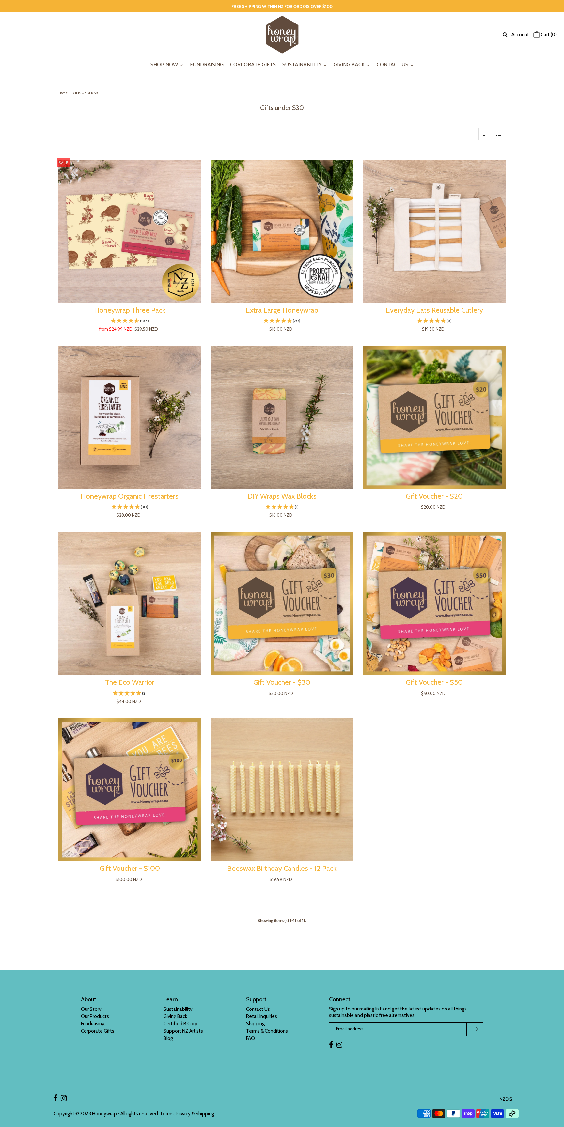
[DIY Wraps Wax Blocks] (282, 417)
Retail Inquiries (261, 1016)
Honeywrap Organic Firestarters (130, 496)
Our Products (95, 1016)
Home (63, 93)
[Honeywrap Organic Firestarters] (129, 417)
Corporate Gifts (97, 1031)
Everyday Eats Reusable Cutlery (434, 310)
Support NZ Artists (183, 1031)
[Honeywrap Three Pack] (129, 231)
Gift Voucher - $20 (434, 496)
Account (520, 35)
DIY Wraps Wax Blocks (282, 496)
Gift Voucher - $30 (281, 682)
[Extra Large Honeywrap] (282, 231)
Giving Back (175, 1016)
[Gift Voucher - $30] (282, 603)
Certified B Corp (180, 1023)
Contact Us (258, 1009)
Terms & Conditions (267, 1031)
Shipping (255, 1023)
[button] (129, 321)
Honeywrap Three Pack (129, 310)
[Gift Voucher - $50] (434, 603)
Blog (168, 1038)
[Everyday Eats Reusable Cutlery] (434, 231)
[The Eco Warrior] (129, 603)
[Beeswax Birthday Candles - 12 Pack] (282, 789)
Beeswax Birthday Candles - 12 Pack (282, 868)
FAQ (250, 1038)
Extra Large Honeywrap (282, 310)
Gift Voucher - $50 (434, 682)
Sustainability (178, 1009)
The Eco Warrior (129, 682)
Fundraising (92, 1023)
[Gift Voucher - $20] (434, 417)
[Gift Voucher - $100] (129, 789)
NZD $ (505, 1099)
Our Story (91, 1009)
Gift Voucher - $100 (130, 868)
